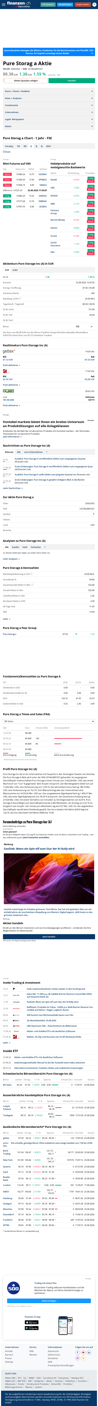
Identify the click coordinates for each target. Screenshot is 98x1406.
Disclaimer (53, 1358)
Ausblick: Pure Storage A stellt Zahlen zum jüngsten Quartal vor (45, 474)
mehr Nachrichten (12, 488)
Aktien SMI (10, 1378)
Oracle (54, 236)
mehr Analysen (10, 558)
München (7, 1209)
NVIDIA (54, 195)
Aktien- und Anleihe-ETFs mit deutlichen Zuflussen (51, 1031)
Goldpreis (39, 1381)
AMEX (6, 1191)
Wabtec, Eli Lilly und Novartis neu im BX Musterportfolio (54, 1036)
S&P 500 (21, 1381)
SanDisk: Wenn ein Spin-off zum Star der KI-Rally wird (52, 1001)
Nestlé (54, 179)
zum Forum (8, 829)
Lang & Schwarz (7, 1107)
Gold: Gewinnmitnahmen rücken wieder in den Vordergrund (56, 988)
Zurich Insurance (55, 244)
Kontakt (9, 1351)
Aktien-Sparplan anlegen (26, 80)
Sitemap (9, 1362)
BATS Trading (6, 1152)
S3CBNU (43, 174)
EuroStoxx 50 (49, 1378)
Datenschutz (54, 1355)
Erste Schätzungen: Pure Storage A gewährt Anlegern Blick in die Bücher (50, 479)
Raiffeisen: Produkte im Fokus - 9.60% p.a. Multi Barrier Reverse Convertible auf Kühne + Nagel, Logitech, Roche (60, 1008)
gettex (6, 1138)
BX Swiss (7, 1084)
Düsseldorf (8, 1214)
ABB (53, 203)
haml (5, 1172)
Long (91, 178)
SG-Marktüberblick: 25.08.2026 (41, 1020)
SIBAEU (43, 185)
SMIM (31, 1378)
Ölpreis (28, 1387)
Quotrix (7, 1166)
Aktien (49, 1381)
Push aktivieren (10, 365)
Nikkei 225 (10, 1381)
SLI (24, 1378)
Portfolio (67, 1384)
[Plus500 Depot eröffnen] (21, 6)
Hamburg (7, 1198)
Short (90, 181)
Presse (8, 1358)
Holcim (54, 227)
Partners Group (55, 212)
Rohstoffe (56, 1384)
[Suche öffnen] (94, 5)
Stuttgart (7, 1203)
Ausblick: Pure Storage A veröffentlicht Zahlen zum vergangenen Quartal (50, 458)
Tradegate (8, 1115)
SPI (19, 1378)
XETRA (6, 1225)
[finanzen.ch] (18, 3)
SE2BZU (43, 206)
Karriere (9, 1355)
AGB (50, 1362)
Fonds (21, 1384)
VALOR (6, 69)
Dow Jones (64, 1378)
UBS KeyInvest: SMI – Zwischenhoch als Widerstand (52, 1025)
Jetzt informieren (11, 436)
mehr (15, 270)
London (7, 1185)
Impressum (53, 1351)
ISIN (25, 69)
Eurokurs (82, 1381)
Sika (52, 252)
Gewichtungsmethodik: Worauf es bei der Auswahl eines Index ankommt (49, 1062)
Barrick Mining (58, 219)
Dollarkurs (70, 1381)
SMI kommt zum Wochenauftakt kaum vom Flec (50, 1015)
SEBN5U (43, 195)
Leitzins (38, 1387)
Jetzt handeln (49, 936)
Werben (33, 1355)
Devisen (59, 1381)
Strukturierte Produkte (38, 1384)
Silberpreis (10, 1384)
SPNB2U (43, 179)
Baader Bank (6, 1178)
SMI (30, 1381)
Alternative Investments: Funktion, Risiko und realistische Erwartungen (48, 1068)
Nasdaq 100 (77, 1378)
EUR (7, 270)
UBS (53, 187)
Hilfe (31, 1351)
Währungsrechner (14, 1387)
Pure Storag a (9, 634)
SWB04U (43, 201)
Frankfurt (7, 1219)
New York (8, 1160)
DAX (39, 1378)
